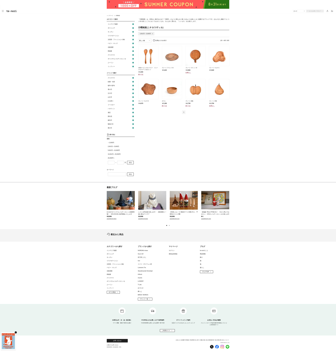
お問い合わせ (117, 340)
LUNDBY (141, 281)
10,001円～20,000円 (114, 154)
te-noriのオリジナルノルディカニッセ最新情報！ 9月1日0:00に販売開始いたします (120, 213)
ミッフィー (111, 66)
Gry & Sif (140, 254)
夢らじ (140, 291)
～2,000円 (111, 142)
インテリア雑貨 (113, 24)
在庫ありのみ (161, 40)
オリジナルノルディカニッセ (117, 58)
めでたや (140, 288)
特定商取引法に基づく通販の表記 (198, 340)
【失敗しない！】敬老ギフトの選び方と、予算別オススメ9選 (184, 213)
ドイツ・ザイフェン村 (145, 264)
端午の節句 (111, 85)
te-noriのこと (204, 250)
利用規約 (187, 340)
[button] (227, 201)
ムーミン (110, 62)
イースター (111, 105)
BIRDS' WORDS (143, 295)
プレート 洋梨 (213, 101)
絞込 (130, 162)
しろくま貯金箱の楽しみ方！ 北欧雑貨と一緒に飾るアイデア (152, 213)
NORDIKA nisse (143, 250)
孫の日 (110, 128)
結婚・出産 (111, 81)
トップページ (110, 15)
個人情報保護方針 (210, 340)
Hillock (140, 274)
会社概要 (182, 340)
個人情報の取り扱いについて (222, 340)
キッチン (110, 32)
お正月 (110, 97)
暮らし (202, 267)
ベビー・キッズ (113, 43)
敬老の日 (110, 124)
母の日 (110, 89)
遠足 (109, 112)
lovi (139, 260)
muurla (140, 278)
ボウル (164, 101)
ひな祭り (110, 101)
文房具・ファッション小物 (116, 39)
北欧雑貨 (110, 47)
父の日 (110, 93)
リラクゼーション (113, 35)
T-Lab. (140, 284)
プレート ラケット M (191, 67)
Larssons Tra (142, 267)
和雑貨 (110, 51)
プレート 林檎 (189, 101)
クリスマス (111, 55)
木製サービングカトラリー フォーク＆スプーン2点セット (148, 68)
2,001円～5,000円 (113, 146)
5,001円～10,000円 (114, 150)
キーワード (110, 169)
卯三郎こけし (142, 257)
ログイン (171, 250)
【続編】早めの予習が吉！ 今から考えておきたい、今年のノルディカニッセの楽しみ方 (215, 213)
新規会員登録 (173, 254)
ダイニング (111, 28)
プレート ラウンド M (167, 67)
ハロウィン (111, 108)
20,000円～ (111, 158)
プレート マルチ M (143, 101)
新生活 (110, 116)
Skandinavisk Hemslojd (145, 271)
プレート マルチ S (214, 67)
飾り (201, 257)
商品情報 (203, 254)
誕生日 (110, 120)
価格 (108, 138)
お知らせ (178, 340)
